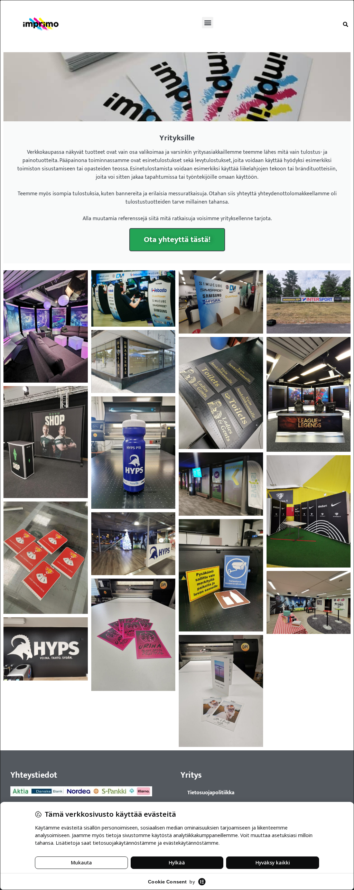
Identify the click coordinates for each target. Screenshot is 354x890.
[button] (207, 22)
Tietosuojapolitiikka (210, 792)
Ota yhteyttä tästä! (177, 239)
